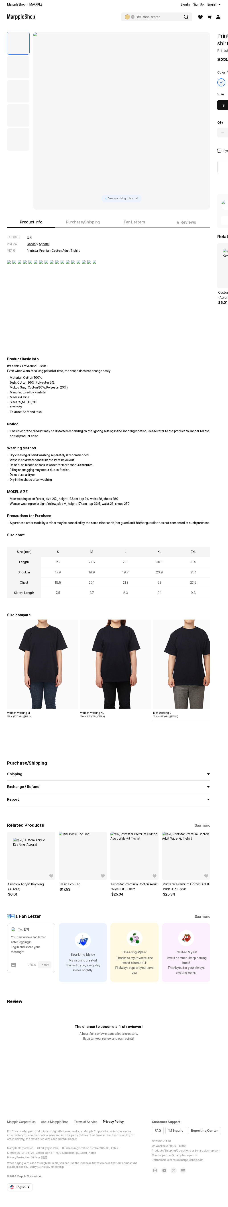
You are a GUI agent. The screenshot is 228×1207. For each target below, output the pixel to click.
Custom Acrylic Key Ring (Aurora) (26, 886)
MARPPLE (36, 4)
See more (202, 825)
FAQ (158, 1130)
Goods (31, 244)
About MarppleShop (55, 1122)
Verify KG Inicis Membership (46, 1166)
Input (45, 965)
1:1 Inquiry (175, 1130)
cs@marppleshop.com (205, 1150)
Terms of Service (86, 1122)
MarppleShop (16, 4)
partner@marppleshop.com (179, 1155)
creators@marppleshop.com (185, 1160)
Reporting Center (204, 1130)
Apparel (44, 244)
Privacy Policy (113, 1121)
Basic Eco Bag (70, 884)
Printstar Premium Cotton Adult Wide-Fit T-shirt (134, 886)
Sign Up (198, 4)
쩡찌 (29, 237)
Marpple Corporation (21, 1122)
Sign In (185, 4)
